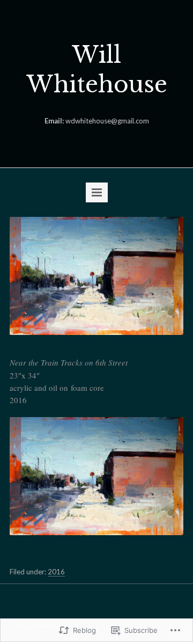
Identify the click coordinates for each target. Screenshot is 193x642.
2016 (56, 571)
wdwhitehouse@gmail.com (107, 120)
